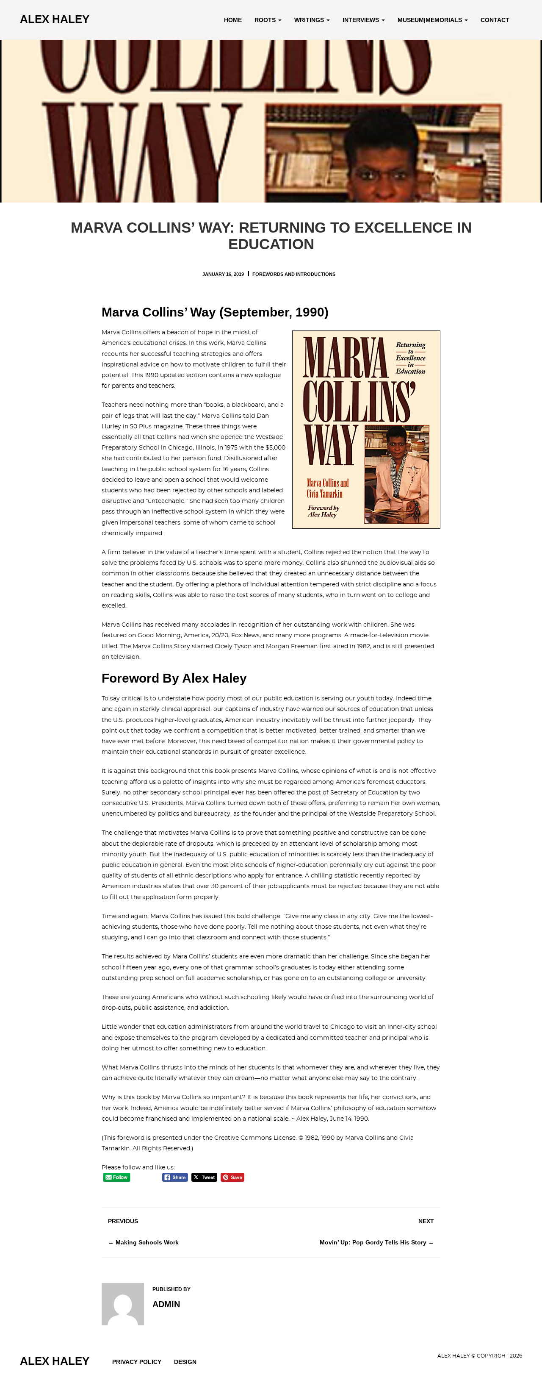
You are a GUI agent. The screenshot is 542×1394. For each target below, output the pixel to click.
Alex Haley (54, 19)
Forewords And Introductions (293, 274)
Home (233, 20)
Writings (310, 20)
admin (166, 1304)
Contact (495, 20)
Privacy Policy (136, 1361)
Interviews (362, 20)
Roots (265, 20)
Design (185, 1361)
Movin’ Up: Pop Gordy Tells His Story (373, 1242)
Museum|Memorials (431, 20)
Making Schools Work (147, 1242)
